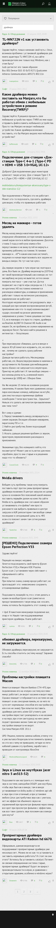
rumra (11, 626)
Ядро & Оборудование (13, 34)
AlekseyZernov (15, 210)
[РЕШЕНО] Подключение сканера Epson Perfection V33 (27, 545)
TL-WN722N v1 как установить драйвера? (25, 41)
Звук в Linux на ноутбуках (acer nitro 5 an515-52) (26, 772)
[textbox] (28, 27)
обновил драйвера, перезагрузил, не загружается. (27, 641)
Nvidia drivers (12, 478)
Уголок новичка (9, 217)
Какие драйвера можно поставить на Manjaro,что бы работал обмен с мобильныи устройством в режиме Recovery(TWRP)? (24, 102)
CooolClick (13, 465)
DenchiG (12, 664)
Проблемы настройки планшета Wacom (26, 679)
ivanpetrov (13, 81)
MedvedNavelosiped (18, 757)
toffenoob (13, 144)
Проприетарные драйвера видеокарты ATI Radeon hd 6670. (27, 837)
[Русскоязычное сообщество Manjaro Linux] (17, 4)
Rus (10, 822)
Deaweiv (13, 880)
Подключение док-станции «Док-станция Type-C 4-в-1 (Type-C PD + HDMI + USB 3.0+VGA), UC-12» (27, 161)
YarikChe (13, 530)
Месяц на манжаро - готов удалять (21, 225)
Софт (4, 89)
